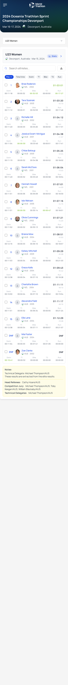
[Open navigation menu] (5, 5)
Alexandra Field (29, 300)
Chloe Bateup (28, 150)
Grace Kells (27, 267)
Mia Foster (27, 334)
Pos (7, 77)
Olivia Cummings (30, 217)
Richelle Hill (27, 117)
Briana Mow (27, 234)
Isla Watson (27, 200)
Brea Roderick (29, 83)
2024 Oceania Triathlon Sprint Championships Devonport (26, 18)
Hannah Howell (29, 183)
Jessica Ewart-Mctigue (33, 133)
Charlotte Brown (30, 284)
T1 (39, 77)
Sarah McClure (29, 167)
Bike (45, 77)
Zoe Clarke (27, 350)
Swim (31, 77)
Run (59, 77)
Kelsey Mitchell (29, 250)
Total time (20, 77)
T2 (53, 77)
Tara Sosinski (28, 100)
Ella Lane (26, 317)
